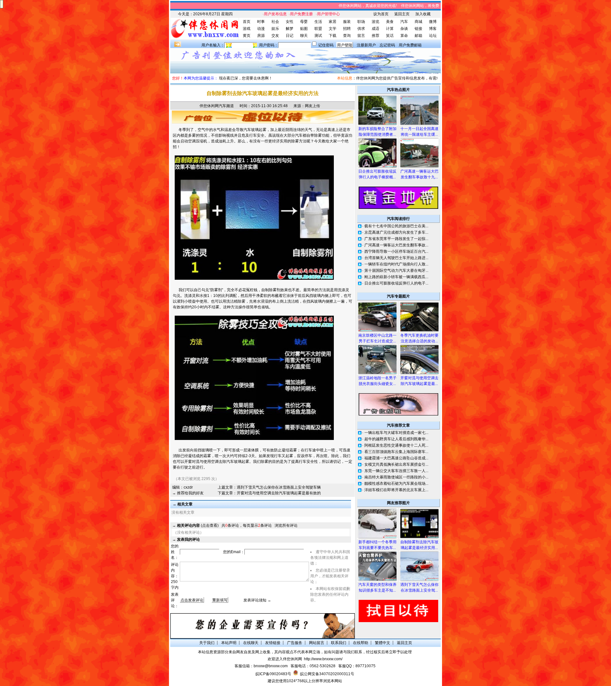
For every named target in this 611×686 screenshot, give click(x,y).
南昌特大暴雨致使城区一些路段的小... (396, 477)
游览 (375, 21)
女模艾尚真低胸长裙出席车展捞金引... (396, 464)
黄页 (246, 35)
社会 (275, 21)
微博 (433, 21)
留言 (361, 35)
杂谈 (404, 28)
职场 (361, 21)
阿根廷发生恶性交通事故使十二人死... (396, 445)
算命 (404, 35)
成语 (375, 28)
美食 (390, 21)
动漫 (261, 28)
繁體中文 (382, 643)
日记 (289, 35)
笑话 (390, 35)
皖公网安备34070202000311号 (327, 674)
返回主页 (402, 14)
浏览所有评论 (286, 525)
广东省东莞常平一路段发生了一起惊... (396, 239)
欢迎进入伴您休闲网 (285, 659)
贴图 (304, 28)
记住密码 (326, 45)
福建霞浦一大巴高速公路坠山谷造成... (396, 458)
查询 (347, 35)
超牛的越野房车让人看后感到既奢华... (396, 439)
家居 (332, 21)
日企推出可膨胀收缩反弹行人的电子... (396, 283)
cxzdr (188, 487)
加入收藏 (423, 14)
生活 (318, 21)
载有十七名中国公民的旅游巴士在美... (396, 226)
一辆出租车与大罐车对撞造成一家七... (396, 432)
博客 (433, 28)
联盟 (318, 28)
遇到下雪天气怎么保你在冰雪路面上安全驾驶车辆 (279, 487)
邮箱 (418, 35)
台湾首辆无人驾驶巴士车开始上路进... (396, 258)
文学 (332, 28)
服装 (347, 21)
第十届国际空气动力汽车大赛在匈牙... (396, 270)
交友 (275, 35)
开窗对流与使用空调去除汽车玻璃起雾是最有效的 (279, 493)
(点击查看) (198, 525)
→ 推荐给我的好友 (188, 493)
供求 (361, 28)
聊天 (304, 35)
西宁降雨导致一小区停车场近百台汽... (396, 251)
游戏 (246, 28)
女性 (289, 21)
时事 (261, 21)
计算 (390, 28)
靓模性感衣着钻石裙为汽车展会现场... (396, 483)
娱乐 (275, 28)
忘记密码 (387, 45)
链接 (418, 28)
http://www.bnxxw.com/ (323, 659)
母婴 (304, 21)
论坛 (433, 35)
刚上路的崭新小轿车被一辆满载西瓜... (396, 277)
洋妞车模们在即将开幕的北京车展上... (396, 490)
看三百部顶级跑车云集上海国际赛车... (396, 451)
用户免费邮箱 (410, 45)
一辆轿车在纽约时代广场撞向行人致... (396, 264)
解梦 (289, 28)
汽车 (404, 21)
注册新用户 (366, 45)
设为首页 (381, 14)
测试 (318, 35)
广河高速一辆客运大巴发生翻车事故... (396, 245)
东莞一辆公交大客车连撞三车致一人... (396, 471)
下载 (332, 35)
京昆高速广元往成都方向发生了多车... (396, 232)
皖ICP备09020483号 (273, 674)
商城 (418, 21)
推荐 (375, 35)
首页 (246, 21)
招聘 (347, 28)
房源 (261, 35)
